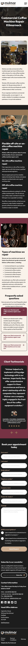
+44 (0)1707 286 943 (10, 592)
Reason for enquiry (7, 496)
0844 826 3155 (8, 596)
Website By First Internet (8, 643)
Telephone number (7, 479)
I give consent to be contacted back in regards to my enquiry (15, 534)
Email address (5, 470)
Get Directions (5, 622)
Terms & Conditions (13, 639)
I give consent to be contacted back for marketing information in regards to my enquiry (16, 541)
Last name (4, 461)
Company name (5, 488)
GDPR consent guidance (8, 529)
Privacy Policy (3, 639)
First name (4, 452)
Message (3, 505)
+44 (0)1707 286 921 (17, 594)
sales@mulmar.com (15, 598)
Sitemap (23, 639)
